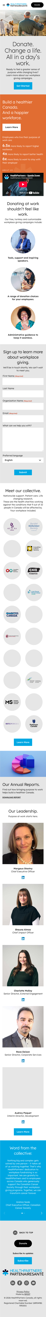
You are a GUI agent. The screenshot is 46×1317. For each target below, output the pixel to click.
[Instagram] (26, 1282)
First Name (13, 375)
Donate (37, 5)
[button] (41, 1213)
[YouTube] (33, 1282)
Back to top (26, 1232)
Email (10, 413)
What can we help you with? (17, 425)
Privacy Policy (23, 1291)
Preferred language (13, 455)
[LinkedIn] (23, 877)
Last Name (8, 388)
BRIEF (27, 1294)
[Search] (3, 3)
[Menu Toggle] (3, 5)
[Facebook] (19, 1282)
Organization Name (17, 400)
